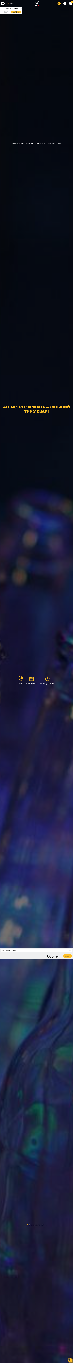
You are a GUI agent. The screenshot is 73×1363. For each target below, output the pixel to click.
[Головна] (36, 3)
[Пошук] (64, 3)
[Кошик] (70, 3)
